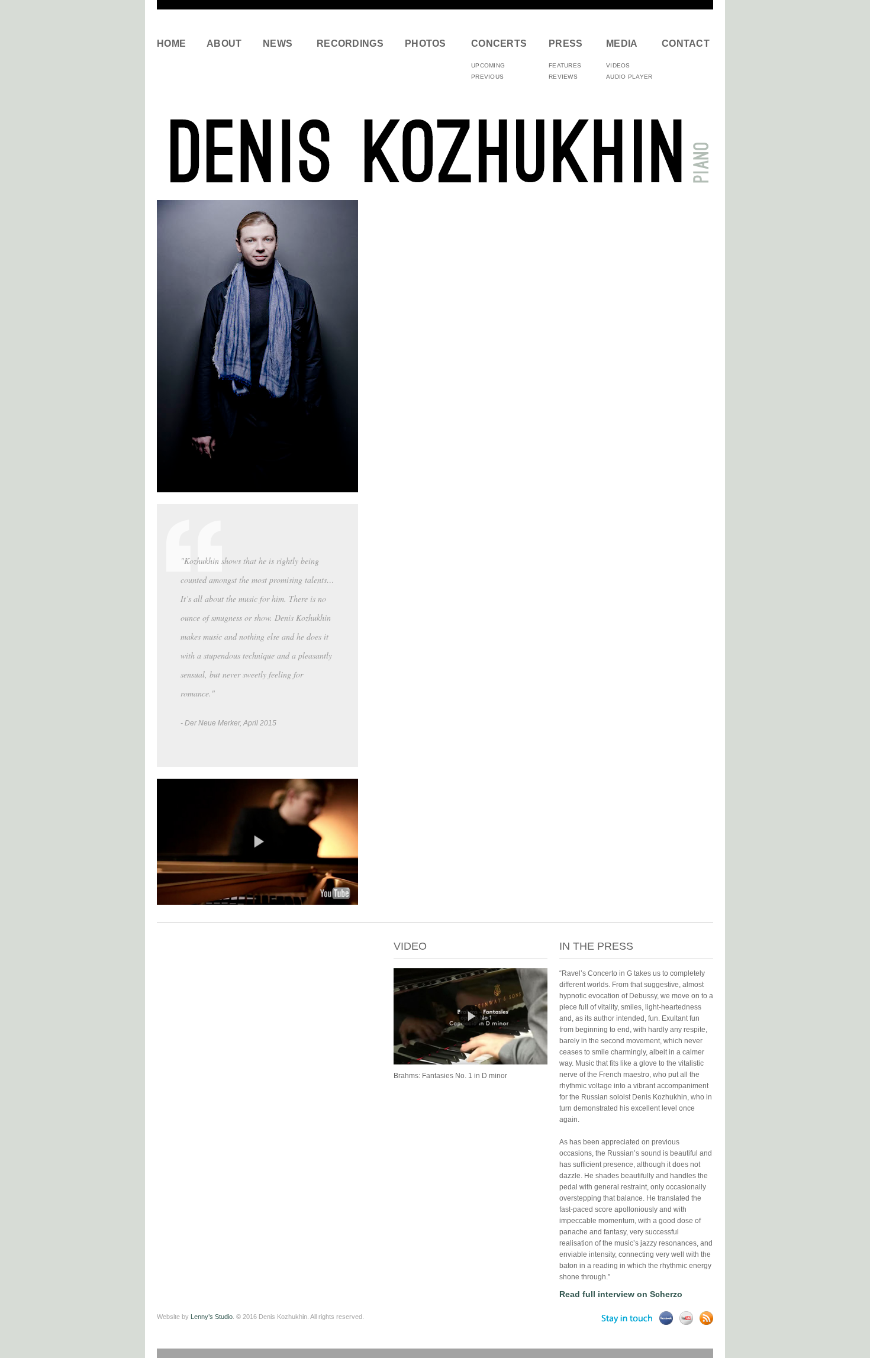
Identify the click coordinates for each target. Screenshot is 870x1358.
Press (566, 43)
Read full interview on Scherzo (620, 1294)
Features (565, 65)
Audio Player (629, 76)
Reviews (563, 76)
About (224, 43)
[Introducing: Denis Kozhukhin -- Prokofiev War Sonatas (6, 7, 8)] (257, 902)
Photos (425, 43)
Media (622, 43)
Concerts (499, 43)
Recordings (350, 43)
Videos (618, 65)
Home (171, 43)
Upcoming (488, 65)
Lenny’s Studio (212, 1316)
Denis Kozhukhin (435, 150)
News (277, 43)
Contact (683, 43)
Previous (487, 76)
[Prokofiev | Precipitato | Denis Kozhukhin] (470, 1062)
